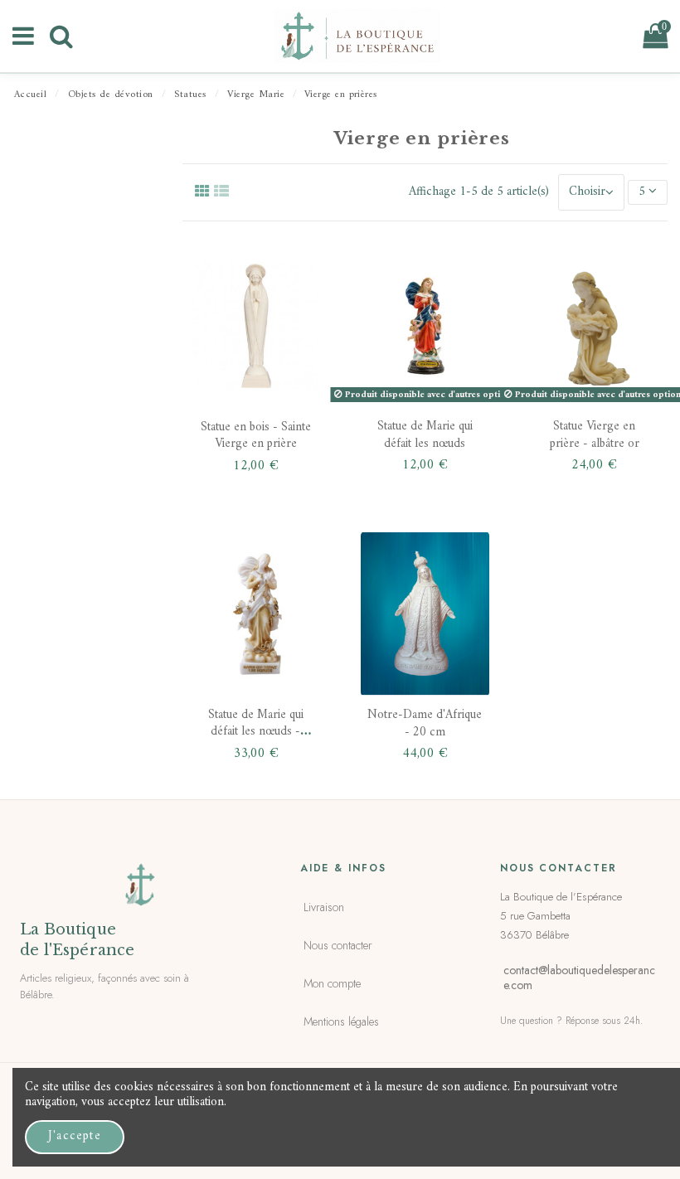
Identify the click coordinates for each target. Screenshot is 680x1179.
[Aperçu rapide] (294, 371)
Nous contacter (338, 945)
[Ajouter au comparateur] (294, 321)
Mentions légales (341, 1021)
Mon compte (332, 983)
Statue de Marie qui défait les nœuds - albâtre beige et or (256, 732)
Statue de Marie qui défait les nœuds (425, 434)
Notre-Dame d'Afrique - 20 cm (424, 723)
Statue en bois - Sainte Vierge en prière (256, 435)
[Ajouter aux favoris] (294, 272)
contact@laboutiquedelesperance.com (579, 977)
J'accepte (74, 1136)
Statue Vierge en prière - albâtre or (594, 434)
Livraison (324, 907)
